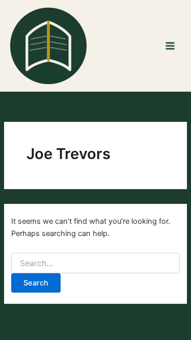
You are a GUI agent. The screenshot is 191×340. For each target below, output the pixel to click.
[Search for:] (95, 263)
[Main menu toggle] (170, 46)
